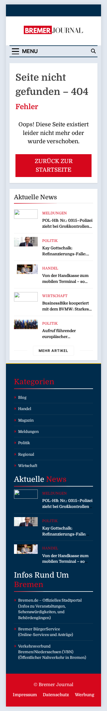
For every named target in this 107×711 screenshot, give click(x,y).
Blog (22, 397)
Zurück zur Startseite (54, 165)
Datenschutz (56, 694)
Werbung (84, 694)
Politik (50, 241)
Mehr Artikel (53, 350)
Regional (26, 454)
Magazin (26, 420)
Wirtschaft (54, 296)
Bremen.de (28, 600)
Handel (50, 268)
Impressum (25, 694)
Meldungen (54, 213)
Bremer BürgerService (39, 629)
